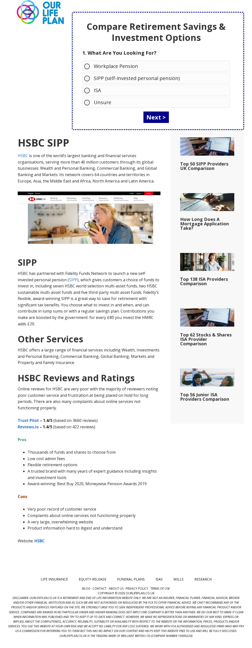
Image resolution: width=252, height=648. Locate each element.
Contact (100, 588)
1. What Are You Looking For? (119, 53)
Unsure (102, 102)
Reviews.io (28, 427)
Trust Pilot (28, 420)
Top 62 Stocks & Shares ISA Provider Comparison (206, 339)
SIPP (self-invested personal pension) (137, 78)
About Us (116, 588)
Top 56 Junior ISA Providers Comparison (204, 397)
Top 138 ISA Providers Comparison (204, 281)
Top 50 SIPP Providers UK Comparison (204, 166)
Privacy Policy (137, 588)
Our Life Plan (40, 12)
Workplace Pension (116, 66)
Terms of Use (160, 588)
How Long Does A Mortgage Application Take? (204, 223)
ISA (97, 90)
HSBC (23, 155)
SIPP (73, 279)
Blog (86, 588)
